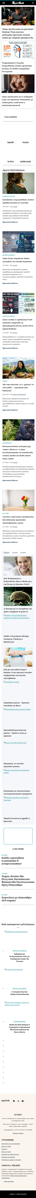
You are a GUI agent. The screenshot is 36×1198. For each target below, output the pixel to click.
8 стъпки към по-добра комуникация (19, 993)
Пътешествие (20, 1021)
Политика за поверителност (10, 1154)
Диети (25, 142)
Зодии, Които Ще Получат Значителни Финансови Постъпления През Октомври (18, 880)
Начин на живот (8, 255)
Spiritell (15, 206)
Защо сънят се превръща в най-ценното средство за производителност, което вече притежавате (17, 324)
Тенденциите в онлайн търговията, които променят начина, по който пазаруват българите (17, 67)
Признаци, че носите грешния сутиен (14, 765)
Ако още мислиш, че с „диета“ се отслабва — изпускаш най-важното (18, 388)
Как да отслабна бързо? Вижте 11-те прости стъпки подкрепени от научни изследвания (18, 674)
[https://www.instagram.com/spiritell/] (18, 1101)
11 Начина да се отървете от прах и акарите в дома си (18, 610)
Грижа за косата (8, 196)
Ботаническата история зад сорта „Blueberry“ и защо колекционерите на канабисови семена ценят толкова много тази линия (17, 452)
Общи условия (6, 1151)
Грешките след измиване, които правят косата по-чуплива (18, 201)
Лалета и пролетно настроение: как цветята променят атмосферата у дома (18, 520)
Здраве (10, 142)
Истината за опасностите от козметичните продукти (18, 792)
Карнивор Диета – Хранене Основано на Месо (16, 704)
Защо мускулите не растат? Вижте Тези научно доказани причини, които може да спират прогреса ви (18, 33)
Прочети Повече (10, 223)
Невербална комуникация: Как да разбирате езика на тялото (20, 957)
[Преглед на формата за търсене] (32, 2)
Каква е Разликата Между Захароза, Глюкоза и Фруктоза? (16, 639)
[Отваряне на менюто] (4, 3)
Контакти (4, 1149)
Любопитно (7, 443)
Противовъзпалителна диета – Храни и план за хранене (15, 733)
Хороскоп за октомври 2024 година (16, 899)
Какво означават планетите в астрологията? (13, 861)
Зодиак (4, 855)
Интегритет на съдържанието (11, 1143)
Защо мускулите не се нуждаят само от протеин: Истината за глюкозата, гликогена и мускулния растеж (17, 101)
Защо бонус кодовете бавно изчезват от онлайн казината (17, 259)
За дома (5, 513)
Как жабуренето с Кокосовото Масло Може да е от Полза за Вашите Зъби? (18, 581)
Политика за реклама (8, 1157)
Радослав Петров (19, 394)
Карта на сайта (6, 1146)
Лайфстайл (25, 161)
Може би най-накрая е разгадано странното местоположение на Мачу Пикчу (19, 1028)
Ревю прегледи (9, 1181)
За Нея (10, 161)
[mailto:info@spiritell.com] (22, 1101)
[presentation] (18, 16)
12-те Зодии (18, 849)
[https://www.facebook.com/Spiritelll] (14, 1101)
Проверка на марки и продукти (11, 1160)
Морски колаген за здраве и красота (17, 819)
